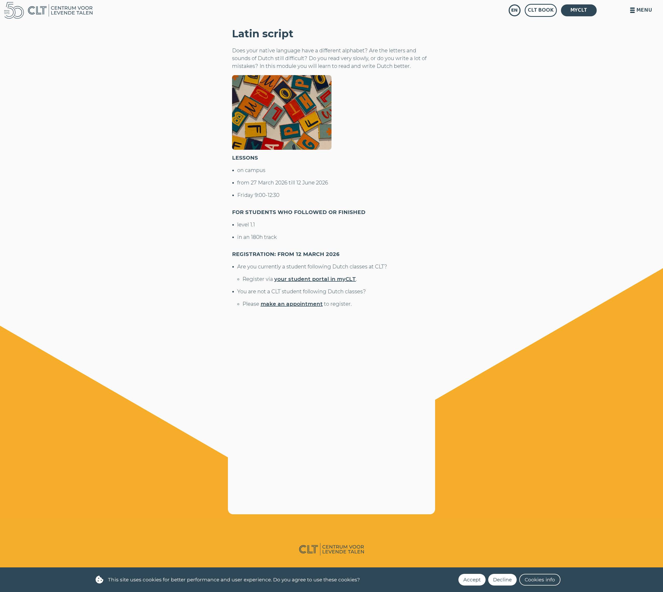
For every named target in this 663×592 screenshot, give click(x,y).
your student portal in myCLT (315, 279)
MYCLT (578, 10)
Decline (502, 579)
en (514, 10)
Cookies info (540, 579)
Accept (472, 579)
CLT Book (541, 10)
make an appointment (292, 304)
